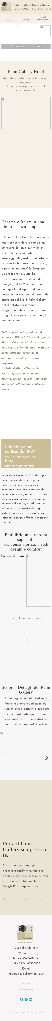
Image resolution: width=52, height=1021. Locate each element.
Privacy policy (26, 990)
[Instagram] (26, 999)
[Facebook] (21, 999)
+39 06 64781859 (28, 958)
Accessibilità (37, 9)
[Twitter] (30, 999)
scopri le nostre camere (26, 618)
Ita (20, 9)
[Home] (6, 6)
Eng (26, 9)
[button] (7, 580)
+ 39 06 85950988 (28, 963)
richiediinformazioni (42, 18)
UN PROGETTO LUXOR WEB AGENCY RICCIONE (26, 1013)
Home (16, 9)
